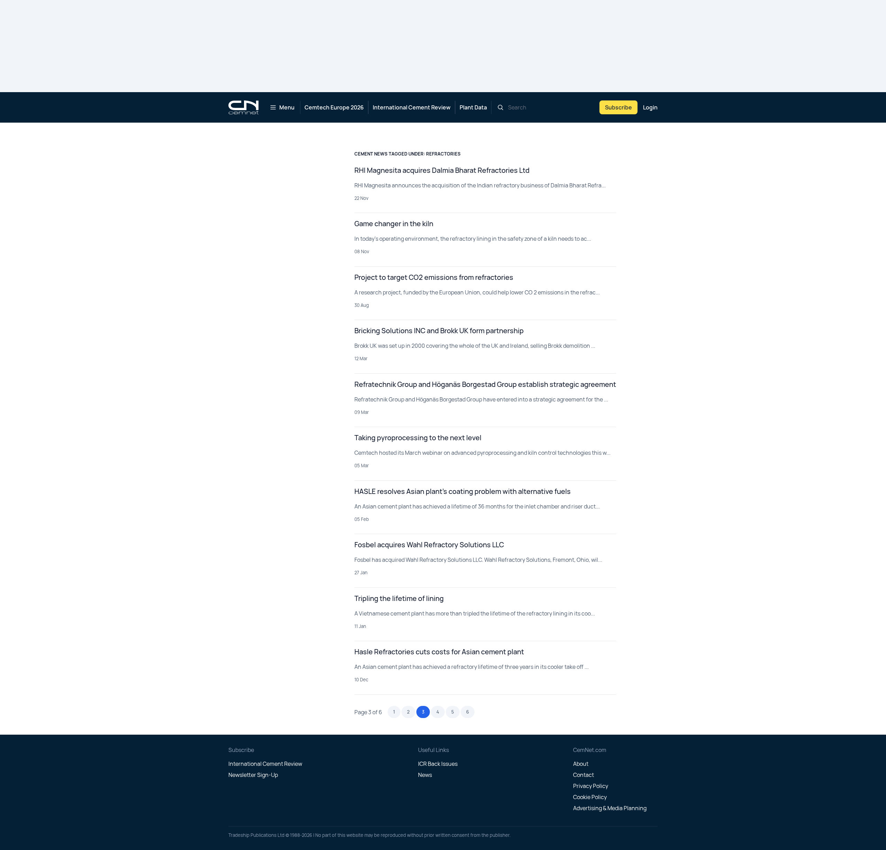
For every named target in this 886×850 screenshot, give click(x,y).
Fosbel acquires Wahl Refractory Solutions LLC (429, 544)
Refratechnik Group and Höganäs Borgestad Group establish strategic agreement (485, 384)
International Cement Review (412, 107)
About (580, 764)
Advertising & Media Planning (610, 808)
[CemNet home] (243, 107)
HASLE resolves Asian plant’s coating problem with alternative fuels (462, 491)
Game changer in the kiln (393, 223)
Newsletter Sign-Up (253, 775)
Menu (287, 107)
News (425, 775)
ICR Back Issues (438, 764)
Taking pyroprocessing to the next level (417, 437)
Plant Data (473, 107)
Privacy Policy (590, 786)
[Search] (500, 107)
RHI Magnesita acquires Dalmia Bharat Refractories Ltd (442, 170)
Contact (583, 775)
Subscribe (618, 107)
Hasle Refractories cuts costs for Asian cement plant (439, 651)
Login (650, 107)
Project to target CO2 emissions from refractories (433, 277)
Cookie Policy (590, 797)
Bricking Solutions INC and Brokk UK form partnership (439, 330)
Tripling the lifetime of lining (399, 598)
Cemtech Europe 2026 (334, 107)
